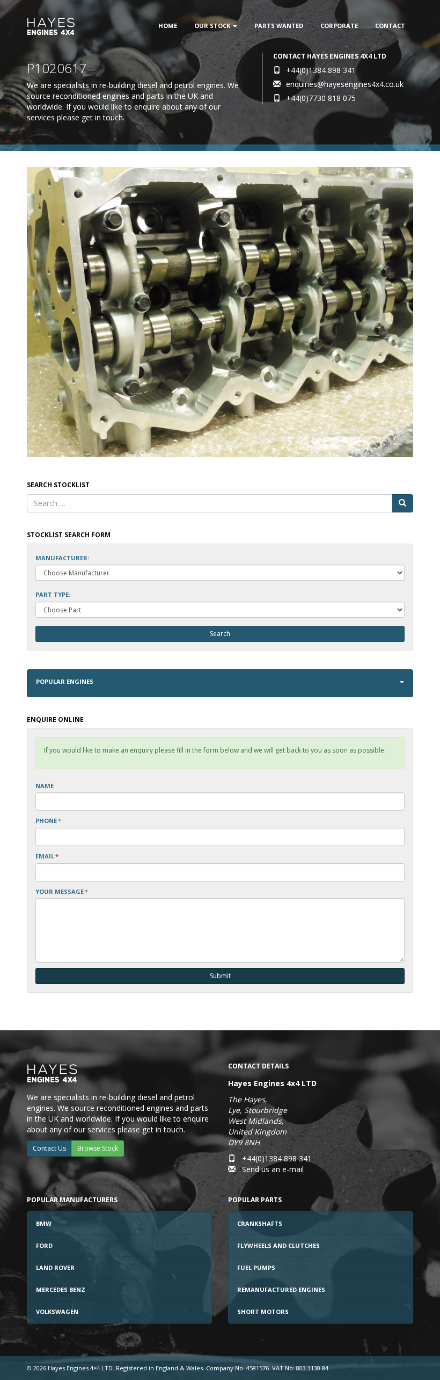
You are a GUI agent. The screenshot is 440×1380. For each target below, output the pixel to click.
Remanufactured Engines (281, 1289)
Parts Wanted (278, 25)
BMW (44, 1223)
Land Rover (55, 1267)
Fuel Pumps (256, 1267)
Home (167, 25)
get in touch (102, 117)
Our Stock (213, 25)
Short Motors (263, 1311)
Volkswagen (57, 1311)
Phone (48, 821)
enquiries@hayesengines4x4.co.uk (345, 84)
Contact (390, 25)
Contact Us (49, 1148)
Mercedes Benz (60, 1289)
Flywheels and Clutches (278, 1245)
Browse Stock (97, 1148)
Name (44, 786)
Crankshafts (259, 1223)
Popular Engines (64, 681)
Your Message (61, 891)
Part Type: (52, 594)
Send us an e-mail (273, 1169)
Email (46, 856)
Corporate (339, 25)
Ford (44, 1245)
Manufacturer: (62, 558)
